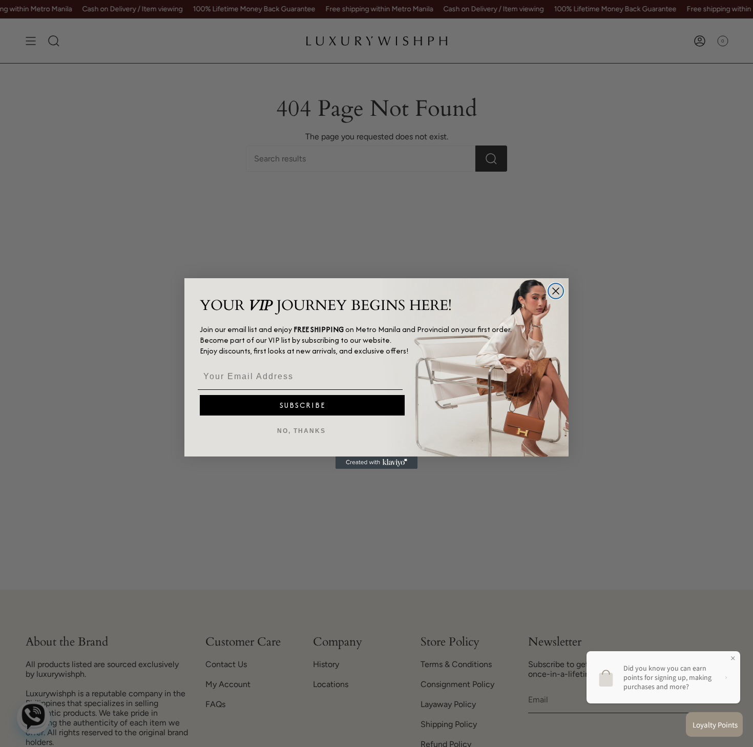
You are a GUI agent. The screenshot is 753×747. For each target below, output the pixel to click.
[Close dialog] (555, 291)
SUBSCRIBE (302, 405)
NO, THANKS (301, 430)
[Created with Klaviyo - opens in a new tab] (376, 463)
